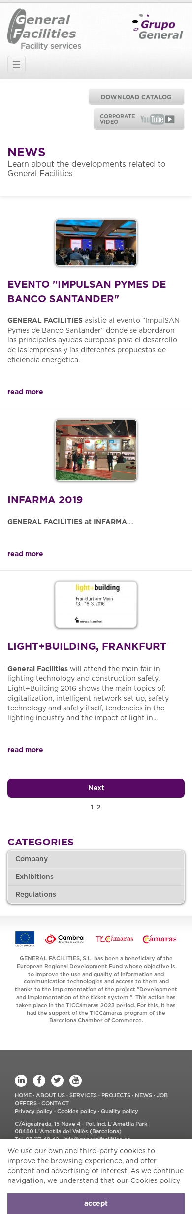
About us (51, 1095)
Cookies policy (76, 1111)
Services (83, 1095)
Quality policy (119, 1111)
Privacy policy (34, 1111)
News (144, 1095)
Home (24, 1095)
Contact (55, 1103)
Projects (116, 1095)
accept (96, 1203)
